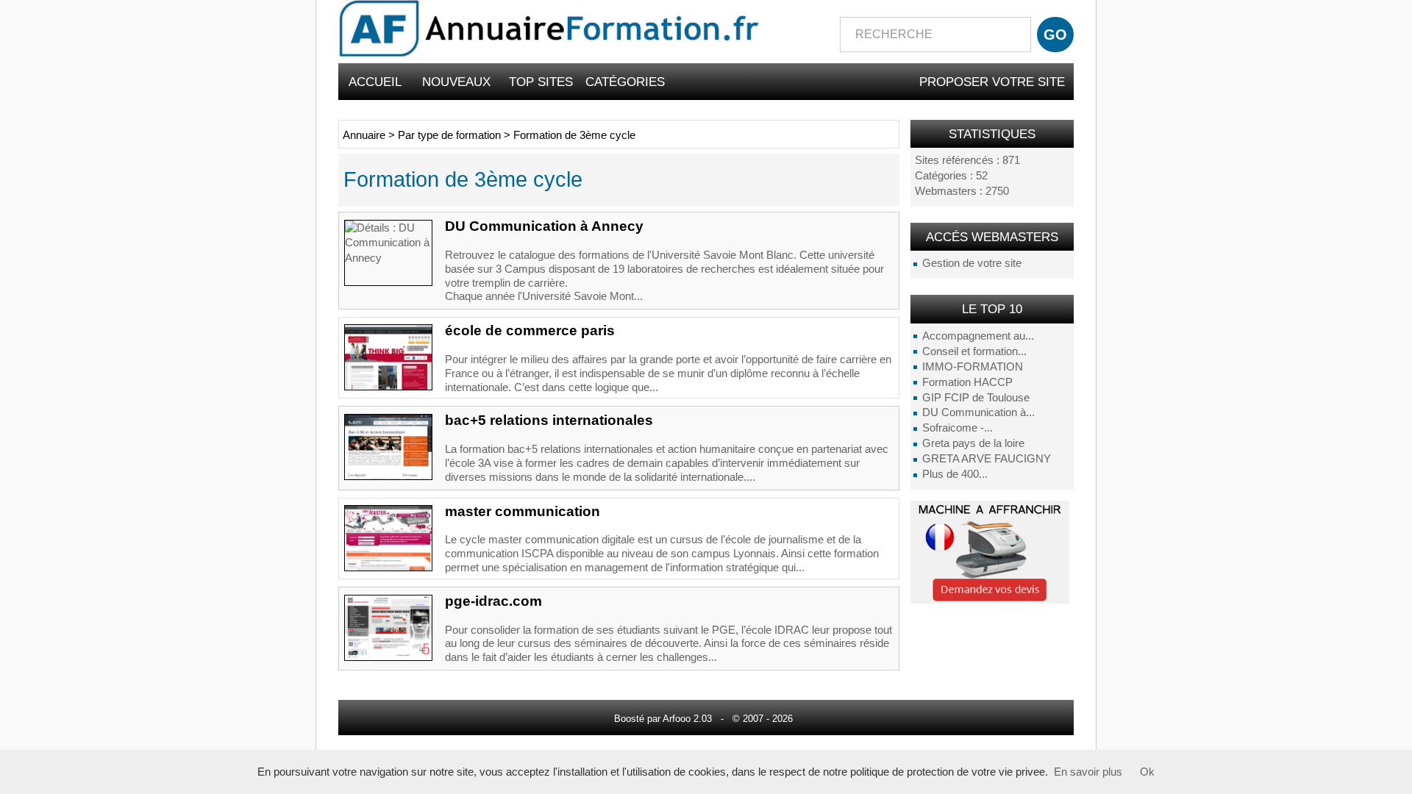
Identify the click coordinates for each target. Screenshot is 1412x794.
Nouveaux (456, 81)
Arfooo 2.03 (687, 718)
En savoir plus (1088, 772)
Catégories (625, 81)
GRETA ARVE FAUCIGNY (986, 459)
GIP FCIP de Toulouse (976, 398)
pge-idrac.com (493, 601)
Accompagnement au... (978, 336)
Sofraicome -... (957, 428)
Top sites (541, 81)
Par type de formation (451, 135)
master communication (522, 511)
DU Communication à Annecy (544, 226)
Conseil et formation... (974, 351)
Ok (1147, 772)
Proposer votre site (992, 81)
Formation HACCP (967, 382)
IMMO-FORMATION (972, 367)
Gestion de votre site (971, 263)
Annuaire (364, 135)
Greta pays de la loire (973, 443)
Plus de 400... (955, 474)
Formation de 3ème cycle (574, 135)
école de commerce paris (530, 330)
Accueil (375, 81)
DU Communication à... (978, 412)
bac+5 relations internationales (549, 420)
